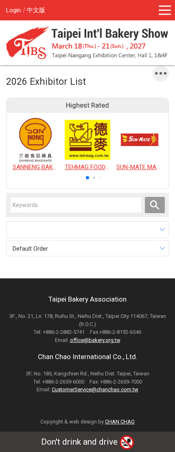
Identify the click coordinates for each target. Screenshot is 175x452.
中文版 (36, 10)
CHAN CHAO (120, 422)
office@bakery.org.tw (95, 340)
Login (13, 10)
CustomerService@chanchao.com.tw (95, 389)
